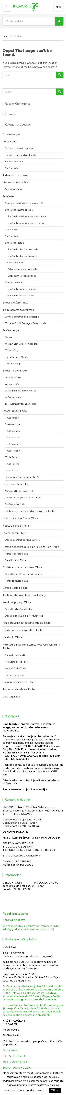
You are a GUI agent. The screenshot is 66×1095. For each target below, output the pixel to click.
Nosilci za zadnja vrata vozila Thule (22, 497)
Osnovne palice (12, 377)
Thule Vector (11, 470)
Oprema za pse (11, 134)
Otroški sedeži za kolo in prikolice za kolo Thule (31, 547)
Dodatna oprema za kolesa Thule (22, 567)
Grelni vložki (11, 229)
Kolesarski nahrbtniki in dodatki (20, 155)
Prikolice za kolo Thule (16, 553)
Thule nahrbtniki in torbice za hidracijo (25, 595)
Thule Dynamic (12, 431)
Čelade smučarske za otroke (22, 275)
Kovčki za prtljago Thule (17, 602)
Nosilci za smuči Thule (16, 526)
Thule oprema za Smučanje (19, 310)
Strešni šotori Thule (14, 533)
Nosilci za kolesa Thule (16, 484)
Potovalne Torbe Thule (16, 661)
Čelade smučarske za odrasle (22, 269)
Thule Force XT (13, 437)
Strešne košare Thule (15, 302)
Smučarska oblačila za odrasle (23, 249)
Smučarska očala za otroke (21, 295)
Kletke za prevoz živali (16, 182)
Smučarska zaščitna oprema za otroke (26, 223)
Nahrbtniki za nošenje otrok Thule (23, 630)
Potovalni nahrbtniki (15, 655)
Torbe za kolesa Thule (16, 580)
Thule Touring (12, 464)
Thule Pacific (11, 457)
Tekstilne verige (13, 363)
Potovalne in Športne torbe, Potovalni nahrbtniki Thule (31, 646)
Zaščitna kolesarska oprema (19, 148)
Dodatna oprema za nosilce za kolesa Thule (29, 511)
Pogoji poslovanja (15, 914)
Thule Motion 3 (12, 444)
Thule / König (11, 350)
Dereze (8, 337)
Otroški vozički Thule (15, 588)
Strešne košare (12, 424)
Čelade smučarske (14, 262)
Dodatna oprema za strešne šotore (22, 539)
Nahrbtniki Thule (12, 637)
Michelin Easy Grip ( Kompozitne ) (21, 343)
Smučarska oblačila (14, 242)
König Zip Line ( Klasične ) (17, 357)
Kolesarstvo (10, 141)
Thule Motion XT (13, 450)
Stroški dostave (14, 920)
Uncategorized (11, 696)
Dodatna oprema (13, 189)
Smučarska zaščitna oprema (19, 209)
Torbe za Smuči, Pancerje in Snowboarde (25, 323)
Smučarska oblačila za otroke (22, 256)
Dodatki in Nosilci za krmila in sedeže (23, 574)
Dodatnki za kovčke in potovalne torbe (24, 615)
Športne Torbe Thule (15, 668)
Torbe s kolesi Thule (15, 675)
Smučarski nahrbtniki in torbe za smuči (24, 203)
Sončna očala (11, 168)
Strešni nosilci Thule (15, 370)
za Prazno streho (13, 397)
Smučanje (8, 196)
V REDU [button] (55, 1090)
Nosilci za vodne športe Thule (20, 518)
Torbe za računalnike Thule (19, 689)
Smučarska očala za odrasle (22, 289)
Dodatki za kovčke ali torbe (18, 609)
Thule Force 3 (12, 417)
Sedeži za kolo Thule (15, 560)
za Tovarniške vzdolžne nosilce (20, 403)
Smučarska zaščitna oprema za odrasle (27, 216)
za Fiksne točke (12, 384)
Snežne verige (11, 330)
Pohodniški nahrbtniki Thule (19, 682)
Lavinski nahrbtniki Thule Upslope (22, 316)
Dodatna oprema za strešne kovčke (22, 477)
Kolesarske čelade (14, 161)
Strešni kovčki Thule (15, 411)
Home (6, 36)
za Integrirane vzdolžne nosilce (20, 390)
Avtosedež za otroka (15, 175)
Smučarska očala (13, 282)
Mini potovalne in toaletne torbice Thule (27, 623)
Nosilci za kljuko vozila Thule (19, 491)
